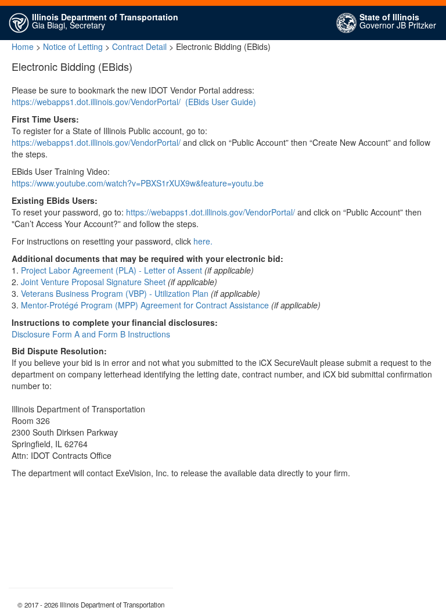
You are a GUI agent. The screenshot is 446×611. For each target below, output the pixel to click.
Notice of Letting (73, 46)
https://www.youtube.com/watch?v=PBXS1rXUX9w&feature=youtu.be (138, 183)
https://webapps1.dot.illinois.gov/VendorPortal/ (96, 101)
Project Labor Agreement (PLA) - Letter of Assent (111, 270)
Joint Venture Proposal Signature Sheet (93, 281)
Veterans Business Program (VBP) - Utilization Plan (114, 293)
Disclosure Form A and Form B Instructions (91, 334)
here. (203, 241)
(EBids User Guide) (220, 101)
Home (23, 46)
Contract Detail (139, 46)
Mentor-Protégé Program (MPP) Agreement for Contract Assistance (145, 305)
